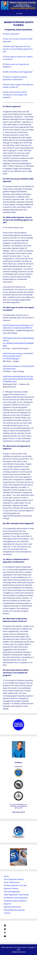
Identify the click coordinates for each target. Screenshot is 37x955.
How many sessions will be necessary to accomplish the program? (15, 94)
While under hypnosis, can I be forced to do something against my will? (18, 49)
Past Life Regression (12, 892)
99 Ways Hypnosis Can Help (15, 885)
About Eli (7, 904)
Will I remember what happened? (18, 72)
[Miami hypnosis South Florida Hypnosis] (19, 5)
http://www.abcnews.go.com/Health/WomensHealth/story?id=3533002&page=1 (18, 356)
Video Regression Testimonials (16, 895)
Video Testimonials (11, 882)
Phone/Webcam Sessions (14, 910)
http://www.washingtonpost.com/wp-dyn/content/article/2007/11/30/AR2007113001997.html (18, 379)
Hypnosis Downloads (12, 907)
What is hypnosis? (12, 34)
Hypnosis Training (11, 888)
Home (6, 876)
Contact (7, 913)
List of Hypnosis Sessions (14, 879)
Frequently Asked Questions (15, 901)
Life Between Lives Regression (16, 898)
